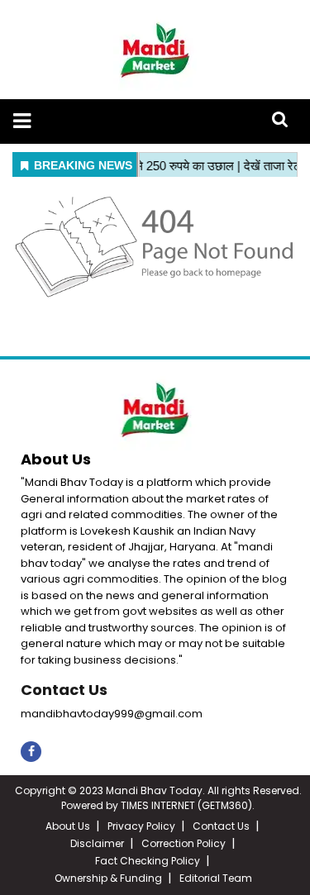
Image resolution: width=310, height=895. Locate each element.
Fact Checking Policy (147, 861)
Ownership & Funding (108, 878)
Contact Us (64, 689)
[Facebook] (31, 751)
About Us (67, 826)
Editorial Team (215, 878)
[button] (22, 121)
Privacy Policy (141, 826)
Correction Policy (183, 843)
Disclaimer (97, 843)
